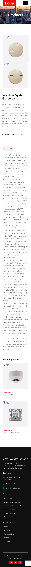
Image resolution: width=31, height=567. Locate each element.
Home (6, 527)
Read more (9, 387)
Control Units (8, 498)
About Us (7, 541)
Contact (6, 538)
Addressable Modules (10, 509)
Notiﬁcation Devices (10, 517)
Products (7, 530)
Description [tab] (7, 148)
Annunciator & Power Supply (12, 502)
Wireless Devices (17, 134)
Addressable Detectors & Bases (14, 506)
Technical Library (9, 534)
